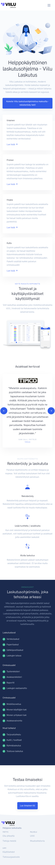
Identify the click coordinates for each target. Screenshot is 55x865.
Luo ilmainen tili (27, 805)
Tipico (27, 442)
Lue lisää (11, 144)
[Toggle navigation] (49, 5)
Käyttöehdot (9, 852)
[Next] (51, 410)
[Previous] (3, 410)
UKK (32, 836)
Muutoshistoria (37, 841)
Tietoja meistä (9, 841)
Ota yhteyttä (8, 836)
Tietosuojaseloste (11, 857)
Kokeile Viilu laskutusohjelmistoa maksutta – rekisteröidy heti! (27, 103)
